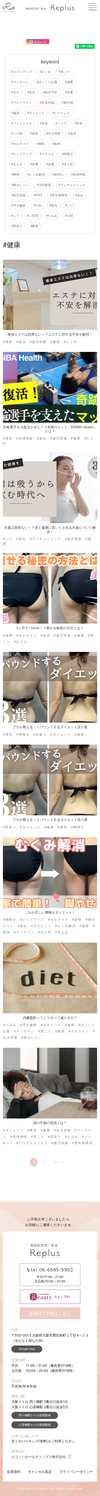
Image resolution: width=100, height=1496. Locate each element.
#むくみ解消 (36, 174)
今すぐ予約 (62, 1297)
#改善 (50, 164)
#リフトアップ (21, 72)
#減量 (69, 82)
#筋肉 (56, 144)
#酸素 (34, 226)
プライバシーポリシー (76, 1471)
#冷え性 (67, 164)
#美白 (31, 92)
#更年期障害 (58, 195)
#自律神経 (78, 174)
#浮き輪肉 (18, 205)
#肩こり (64, 72)
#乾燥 (79, 123)
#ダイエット (36, 113)
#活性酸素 (44, 185)
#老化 (53, 205)
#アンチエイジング (72, 185)
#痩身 (15, 174)
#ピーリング (61, 113)
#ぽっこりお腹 (47, 82)
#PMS (37, 195)
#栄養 (69, 92)
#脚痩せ (67, 154)
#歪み (79, 195)
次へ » (59, 1162)
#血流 (72, 133)
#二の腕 (17, 133)
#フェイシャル (21, 123)
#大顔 (37, 205)
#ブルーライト (21, 102)
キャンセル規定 (40, 1471)
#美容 (44, 123)
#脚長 (41, 144)
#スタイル (47, 154)
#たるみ (51, 216)
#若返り (17, 226)
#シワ (69, 205)
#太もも (17, 164)
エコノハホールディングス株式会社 (38, 1457)
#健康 (15, 113)
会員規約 (13, 1471)
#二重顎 (32, 216)
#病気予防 (50, 92)
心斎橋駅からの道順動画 (35, 1424)
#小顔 (69, 216)
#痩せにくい (20, 185)
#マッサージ (20, 82)
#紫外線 (67, 102)
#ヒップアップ (21, 154)
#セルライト (20, 144)
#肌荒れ (58, 174)
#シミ (15, 216)
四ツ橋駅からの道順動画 (35, 1415)
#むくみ (45, 72)
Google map (27, 1349)
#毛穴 (15, 92)
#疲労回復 (18, 195)
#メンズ (61, 123)
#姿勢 (34, 133)
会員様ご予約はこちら (50, 1313)
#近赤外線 (47, 102)
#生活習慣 (53, 133)
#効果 (34, 164)
